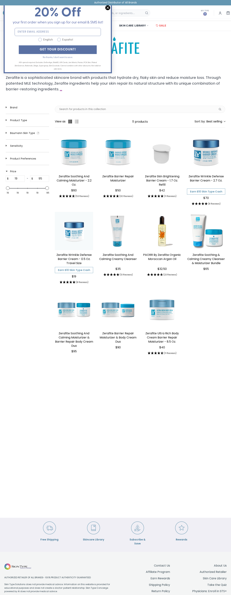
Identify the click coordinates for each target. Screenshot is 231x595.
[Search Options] (221, 109)
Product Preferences (22, 158)
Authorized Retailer (213, 572)
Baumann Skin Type (22, 133)
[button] (210, 121)
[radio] (70, 121)
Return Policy (160, 591)
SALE (162, 25)
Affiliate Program (158, 572)
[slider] (8, 188)
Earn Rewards (160, 578)
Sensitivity (16, 146)
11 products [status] (140, 122)
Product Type (18, 120)
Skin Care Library (215, 578)
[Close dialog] (107, 7)
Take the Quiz (217, 585)
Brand (13, 107)
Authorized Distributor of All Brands (115, 2)
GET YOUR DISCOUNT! (58, 49)
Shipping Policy (159, 585)
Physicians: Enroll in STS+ (209, 591)
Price (12, 171)
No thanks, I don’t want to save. (58, 57)
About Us (220, 565)
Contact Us (162, 565)
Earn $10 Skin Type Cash (206, 191)
